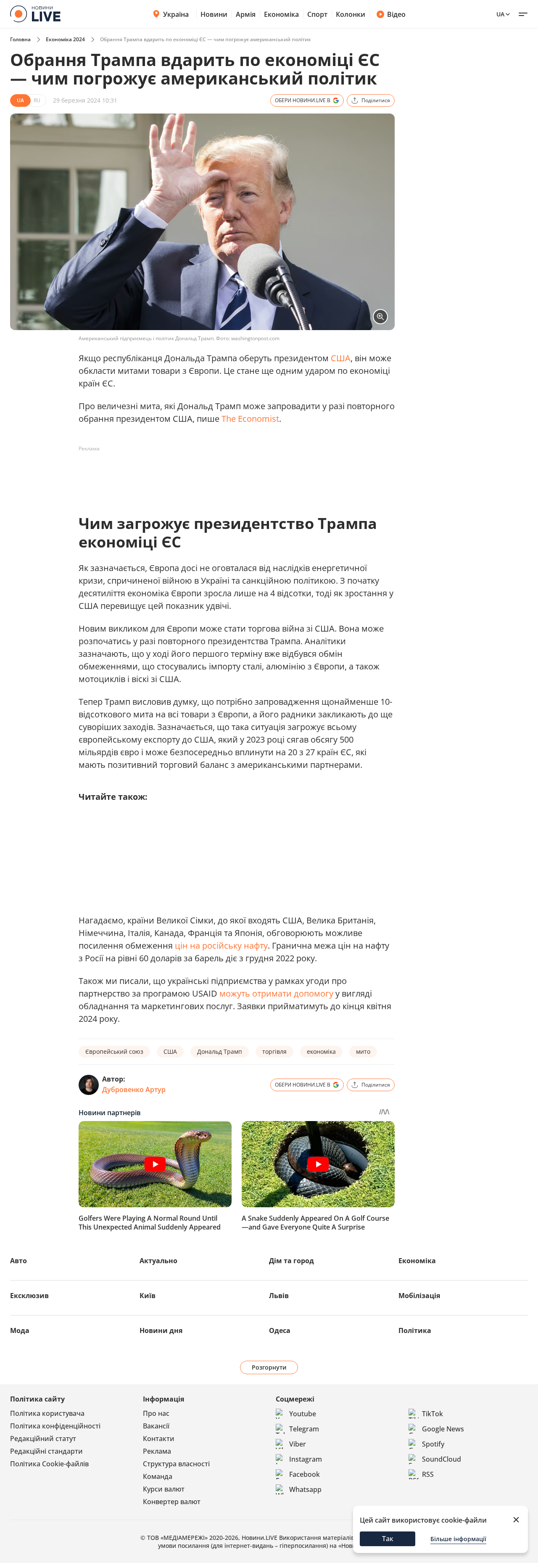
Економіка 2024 (65, 39)
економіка (321, 1051)
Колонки (350, 14)
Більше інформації (458, 1539)
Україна (176, 14)
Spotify (433, 1444)
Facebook (304, 1474)
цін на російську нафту (221, 945)
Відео (396, 14)
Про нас (156, 1413)
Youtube (302, 1413)
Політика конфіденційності (55, 1426)
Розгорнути (269, 1367)
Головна (20, 39)
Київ (148, 1295)
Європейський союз (114, 1051)
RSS (428, 1474)
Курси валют (164, 1489)
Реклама (157, 1451)
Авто (18, 1260)
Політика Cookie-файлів (49, 1463)
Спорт (317, 14)
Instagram (305, 1459)
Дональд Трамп (219, 1051)
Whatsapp (305, 1489)
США (341, 358)
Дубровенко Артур (134, 1089)
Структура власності (176, 1463)
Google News (443, 1428)
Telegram (304, 1428)
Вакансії (156, 1426)
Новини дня (161, 1330)
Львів (279, 1295)
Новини (213, 14)
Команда (157, 1476)
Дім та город (291, 1260)
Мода (19, 1330)
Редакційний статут (43, 1438)
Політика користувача (47, 1413)
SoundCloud (441, 1459)
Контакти (158, 1438)
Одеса (279, 1330)
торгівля (274, 1051)
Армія (246, 14)
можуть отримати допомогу (276, 993)
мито (363, 1051)
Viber (297, 1444)
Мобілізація (419, 1295)
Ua (500, 14)
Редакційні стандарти (46, 1451)
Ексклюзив (29, 1295)
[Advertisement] (232, 474)
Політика (414, 1330)
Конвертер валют (171, 1501)
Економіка (281, 14)
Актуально (158, 1260)
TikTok (432, 1413)
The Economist (250, 418)
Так (387, 1538)
